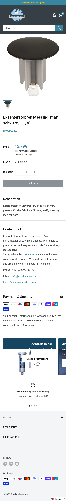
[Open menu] (4, 15)
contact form (30, 254)
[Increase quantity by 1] (34, 172)
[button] (58, 499)
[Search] (59, 28)
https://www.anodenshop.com (19, 282)
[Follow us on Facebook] (5, 464)
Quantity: (8, 172)
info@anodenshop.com (24, 276)
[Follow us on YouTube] (17, 464)
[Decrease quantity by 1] (18, 172)
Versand (33, 151)
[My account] (54, 15)
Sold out (33, 183)
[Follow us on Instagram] (11, 464)
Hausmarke (10, 130)
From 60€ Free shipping (33, 2)
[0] (60, 15)
